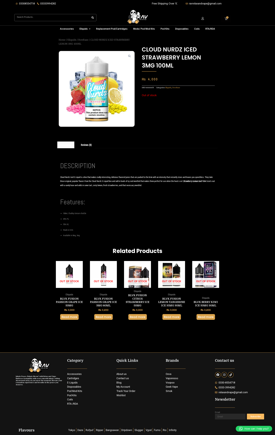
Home (62, 39)
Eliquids (83, 28)
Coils (197, 28)
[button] (85, 29)
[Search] (92, 17)
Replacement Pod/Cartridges (111, 28)
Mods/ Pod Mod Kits (144, 28)
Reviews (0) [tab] (86, 144)
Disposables (181, 28)
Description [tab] (65, 144)
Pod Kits (165, 28)
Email (217, 412)
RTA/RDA (210, 28)
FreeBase (83, 39)
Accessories (67, 28)
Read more (69, 317)
